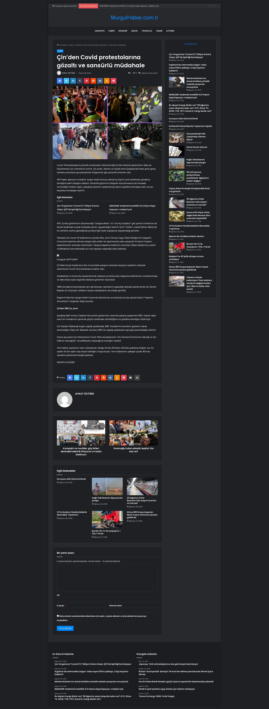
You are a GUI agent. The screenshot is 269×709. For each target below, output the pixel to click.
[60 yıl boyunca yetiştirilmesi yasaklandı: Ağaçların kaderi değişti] (176, 176)
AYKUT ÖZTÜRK (68, 73)
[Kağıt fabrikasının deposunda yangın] (107, 486)
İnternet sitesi (115, 605)
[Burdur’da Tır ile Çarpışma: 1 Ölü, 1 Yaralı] (107, 519)
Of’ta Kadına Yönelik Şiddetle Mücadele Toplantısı (72, 513)
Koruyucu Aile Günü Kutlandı (71, 479)
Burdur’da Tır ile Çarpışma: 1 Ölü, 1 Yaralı (106, 532)
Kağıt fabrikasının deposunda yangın (107, 499)
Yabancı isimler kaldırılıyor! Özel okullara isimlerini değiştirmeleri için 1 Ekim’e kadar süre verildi (199, 283)
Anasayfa (100, 31)
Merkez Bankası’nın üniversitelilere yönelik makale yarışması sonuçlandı (197, 82)
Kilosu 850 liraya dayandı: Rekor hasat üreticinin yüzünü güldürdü (142, 515)
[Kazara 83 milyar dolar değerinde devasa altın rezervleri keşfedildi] (176, 216)
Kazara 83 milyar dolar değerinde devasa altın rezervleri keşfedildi (198, 215)
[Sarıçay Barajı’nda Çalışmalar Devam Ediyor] (176, 137)
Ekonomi (123, 31)
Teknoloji (147, 31)
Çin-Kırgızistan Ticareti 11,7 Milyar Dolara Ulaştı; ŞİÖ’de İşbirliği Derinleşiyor (190, 56)
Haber (111, 31)
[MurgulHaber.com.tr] (134, 17)
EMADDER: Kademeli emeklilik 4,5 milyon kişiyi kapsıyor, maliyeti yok (189, 96)
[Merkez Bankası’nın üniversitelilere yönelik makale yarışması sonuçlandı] (176, 82)
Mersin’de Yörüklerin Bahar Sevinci (186, 236)
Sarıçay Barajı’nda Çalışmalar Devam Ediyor (196, 136)
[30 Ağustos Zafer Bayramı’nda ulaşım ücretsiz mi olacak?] (142, 486)
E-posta (61, 605)
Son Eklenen (190, 44)
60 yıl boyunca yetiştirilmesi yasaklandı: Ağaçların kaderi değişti (197, 176)
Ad (59, 595)
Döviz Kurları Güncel (196, 147)
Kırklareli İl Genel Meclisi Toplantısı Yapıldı (190, 126)
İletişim (170, 31)
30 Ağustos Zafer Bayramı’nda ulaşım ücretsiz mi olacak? (141, 500)
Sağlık (134, 31)
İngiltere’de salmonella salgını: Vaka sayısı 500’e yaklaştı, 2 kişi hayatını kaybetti (187, 67)
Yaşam (159, 31)
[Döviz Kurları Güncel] (176, 151)
